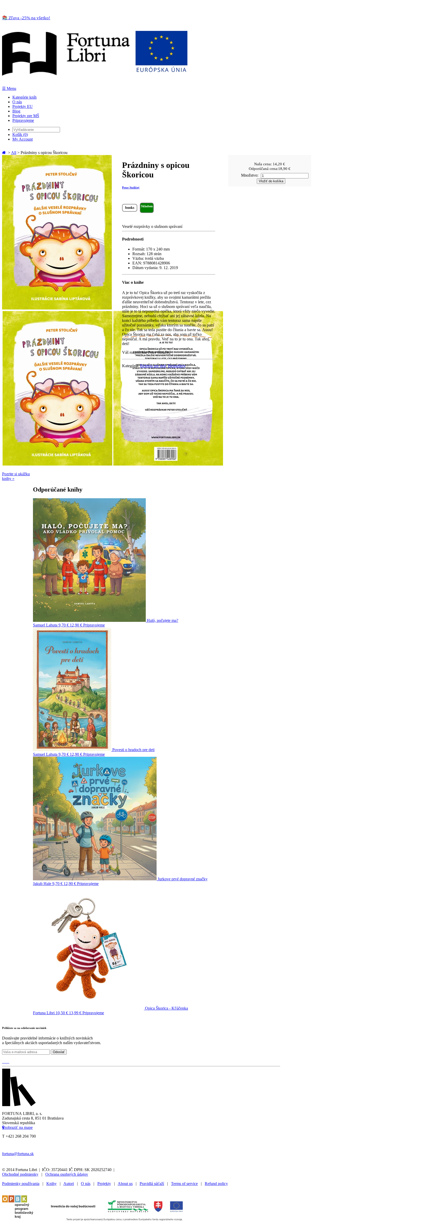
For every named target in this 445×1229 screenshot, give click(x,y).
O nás (17, 102)
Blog (16, 111)
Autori (68, 1183)
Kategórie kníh (24, 97)
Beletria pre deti (153, 366)
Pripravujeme (23, 120)
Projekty (104, 1183)
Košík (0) (20, 134)
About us (125, 1183)
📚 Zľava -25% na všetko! (26, 17)
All (13, 152)
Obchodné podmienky (20, 1174)
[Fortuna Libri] (94, 83)
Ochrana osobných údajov (66, 1174)
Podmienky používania (20, 1183)
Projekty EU (22, 106)
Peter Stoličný (131, 187)
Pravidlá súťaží (152, 1183)
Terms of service (184, 1183)
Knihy (51, 1183)
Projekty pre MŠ (25, 116)
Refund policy (216, 1183)
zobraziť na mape (18, 1127)
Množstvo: (249, 175)
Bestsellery (176, 366)
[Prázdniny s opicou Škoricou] (57, 308)
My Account (22, 139)
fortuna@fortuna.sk (18, 1153)
